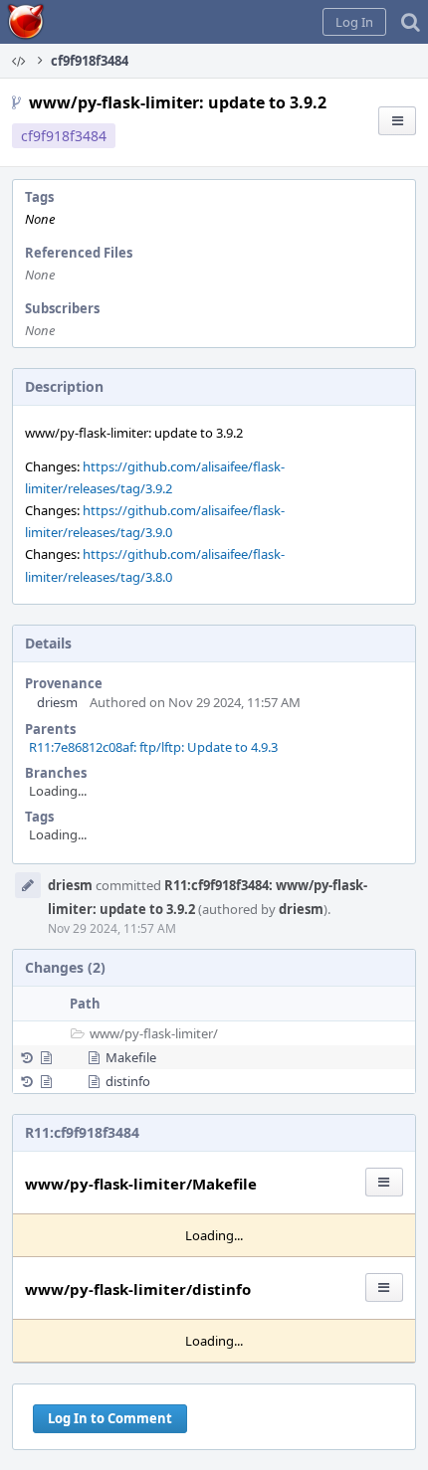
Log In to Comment (110, 1418)
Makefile (131, 1057)
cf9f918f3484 (64, 135)
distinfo (128, 1081)
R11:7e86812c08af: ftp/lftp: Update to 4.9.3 (153, 747)
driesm (57, 702)
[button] (354, 22)
